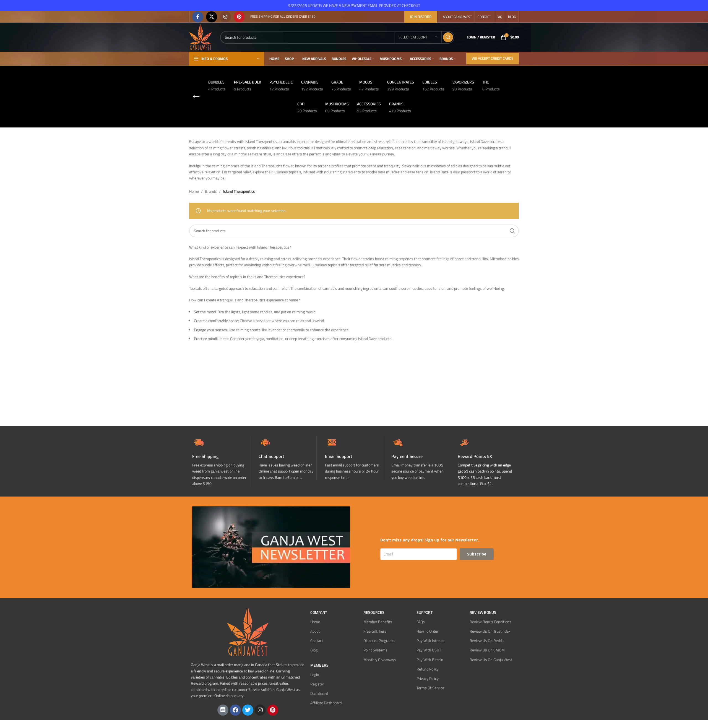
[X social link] (211, 16)
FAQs (421, 621)
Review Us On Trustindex (490, 631)
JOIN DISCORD (420, 16)
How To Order (427, 631)
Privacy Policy (428, 678)
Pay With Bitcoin (430, 659)
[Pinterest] (272, 710)
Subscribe (476, 554)
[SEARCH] (448, 37)
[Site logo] (200, 36)
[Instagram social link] (225, 16)
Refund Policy (428, 669)
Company (318, 612)
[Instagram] (260, 710)
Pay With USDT (429, 650)
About (315, 631)
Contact (316, 640)
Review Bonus (483, 612)
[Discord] (222, 710)
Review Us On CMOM (487, 650)
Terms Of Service (430, 688)
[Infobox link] (287, 458)
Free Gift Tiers (374, 631)
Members (319, 665)
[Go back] (196, 96)
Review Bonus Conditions (490, 621)
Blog (313, 650)
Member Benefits (377, 621)
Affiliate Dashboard (326, 702)
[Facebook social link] (197, 16)
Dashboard (319, 693)
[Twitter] (247, 710)
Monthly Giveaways (379, 659)
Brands (211, 191)
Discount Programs (379, 640)
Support (425, 612)
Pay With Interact (431, 640)
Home (194, 191)
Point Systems (375, 650)
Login (314, 674)
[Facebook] (235, 710)
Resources (373, 612)
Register (317, 684)
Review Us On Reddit (487, 640)
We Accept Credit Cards (492, 58)
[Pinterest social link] (239, 16)
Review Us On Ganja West (491, 659)
